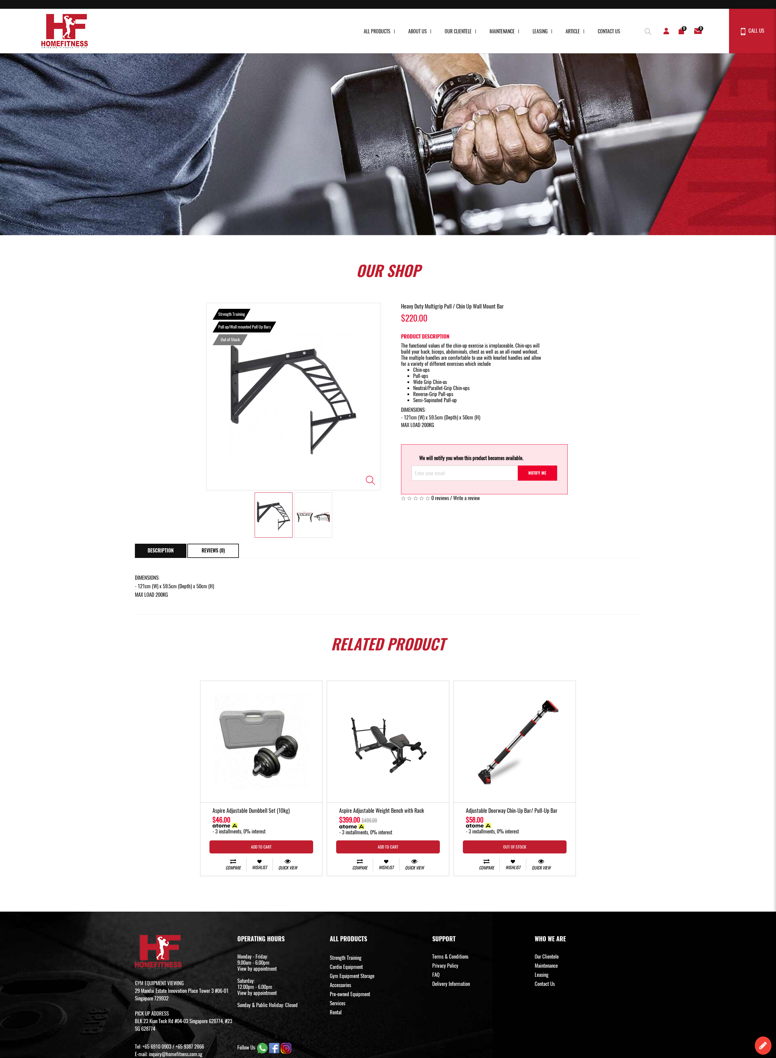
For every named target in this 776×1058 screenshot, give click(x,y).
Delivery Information (451, 983)
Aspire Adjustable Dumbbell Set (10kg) (251, 811)
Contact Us (609, 31)
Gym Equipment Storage (352, 976)
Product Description (425, 336)
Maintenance (502, 31)
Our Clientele (458, 31)
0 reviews (440, 498)
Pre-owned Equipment (350, 994)
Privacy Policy (445, 965)
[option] (293, 396)
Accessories (340, 985)
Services (337, 1003)
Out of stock (514, 847)
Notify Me (537, 473)
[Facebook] (275, 1047)
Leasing (540, 31)
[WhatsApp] (263, 1047)
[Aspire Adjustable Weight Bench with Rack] (388, 742)
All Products (377, 31)
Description (161, 550)
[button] (647, 30)
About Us (417, 31)
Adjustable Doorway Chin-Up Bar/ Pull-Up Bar (511, 811)
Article (573, 31)
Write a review (466, 498)
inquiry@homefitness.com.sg (175, 1054)
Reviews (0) (213, 550)
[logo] (64, 31)
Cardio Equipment (346, 966)
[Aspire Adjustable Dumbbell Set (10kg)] (261, 742)
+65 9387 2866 (190, 1046)
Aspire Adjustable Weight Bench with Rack (381, 811)
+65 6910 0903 (156, 1046)
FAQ (436, 974)
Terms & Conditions (450, 956)
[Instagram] (286, 1047)
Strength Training (345, 957)
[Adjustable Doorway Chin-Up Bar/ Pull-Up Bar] (515, 742)
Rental (336, 1012)
